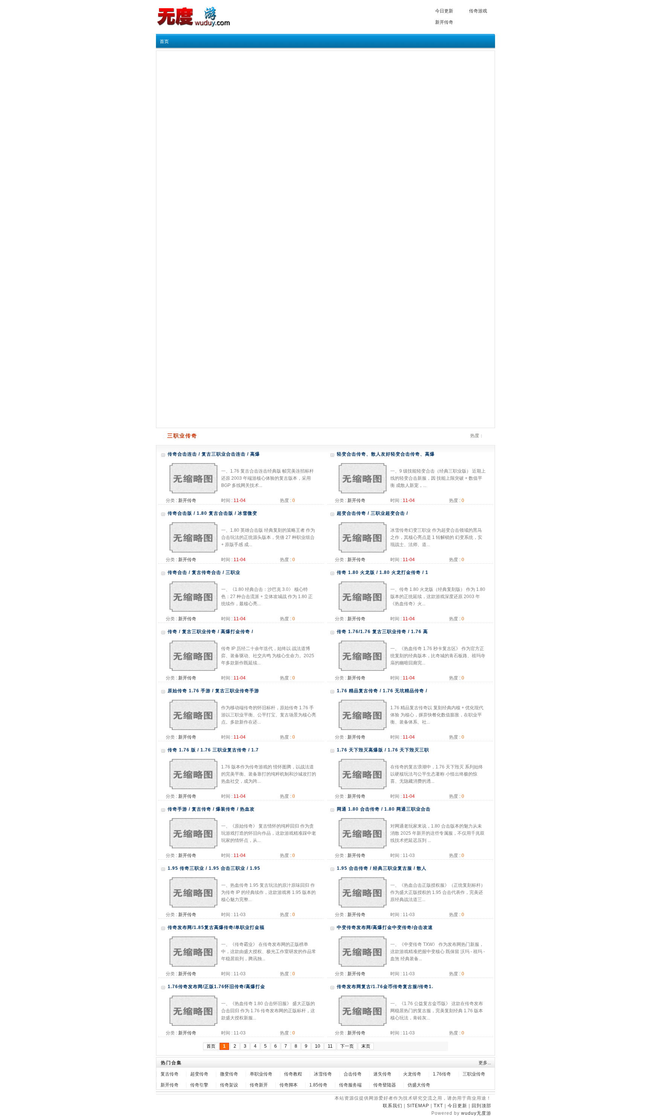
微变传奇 (229, 1074)
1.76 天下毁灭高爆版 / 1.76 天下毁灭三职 (383, 750)
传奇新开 (259, 1085)
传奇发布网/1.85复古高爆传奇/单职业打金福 (216, 927)
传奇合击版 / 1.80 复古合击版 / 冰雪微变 (212, 513)
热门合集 (171, 1062)
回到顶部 (481, 1105)
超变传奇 (199, 1074)
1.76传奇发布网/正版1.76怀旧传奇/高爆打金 (216, 986)
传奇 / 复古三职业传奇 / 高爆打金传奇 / (210, 631)
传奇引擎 (199, 1085)
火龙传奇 (412, 1074)
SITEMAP (418, 1105)
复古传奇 (169, 1074)
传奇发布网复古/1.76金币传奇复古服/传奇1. (385, 986)
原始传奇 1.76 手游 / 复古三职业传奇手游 (213, 690)
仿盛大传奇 (419, 1085)
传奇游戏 (478, 11)
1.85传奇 (318, 1085)
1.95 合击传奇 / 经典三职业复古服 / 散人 (381, 868)
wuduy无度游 (476, 1113)
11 (330, 1046)
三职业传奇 (474, 1074)
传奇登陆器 (384, 1085)
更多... (484, 1062)
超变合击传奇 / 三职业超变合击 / (372, 513)
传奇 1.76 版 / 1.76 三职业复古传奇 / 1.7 (213, 750)
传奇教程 (293, 1074)
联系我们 (392, 1105)
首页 (164, 41)
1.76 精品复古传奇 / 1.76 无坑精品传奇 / (382, 690)
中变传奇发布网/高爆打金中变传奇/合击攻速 (385, 927)
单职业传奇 (261, 1074)
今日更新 (444, 11)
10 (317, 1046)
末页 (365, 1046)
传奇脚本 (289, 1085)
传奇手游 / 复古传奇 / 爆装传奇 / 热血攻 (211, 809)
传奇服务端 (350, 1085)
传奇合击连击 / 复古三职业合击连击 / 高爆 (214, 454)
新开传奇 (444, 22)
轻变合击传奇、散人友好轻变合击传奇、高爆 (386, 454)
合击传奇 (353, 1074)
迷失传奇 (382, 1074)
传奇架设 (229, 1085)
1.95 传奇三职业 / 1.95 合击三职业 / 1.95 (214, 868)
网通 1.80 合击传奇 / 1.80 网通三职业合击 (384, 809)
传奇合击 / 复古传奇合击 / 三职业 (204, 572)
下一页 (347, 1046)
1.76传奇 (442, 1074)
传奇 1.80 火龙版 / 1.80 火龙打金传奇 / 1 (382, 572)
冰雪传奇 (323, 1074)
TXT (438, 1105)
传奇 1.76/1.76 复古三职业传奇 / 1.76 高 (382, 631)
